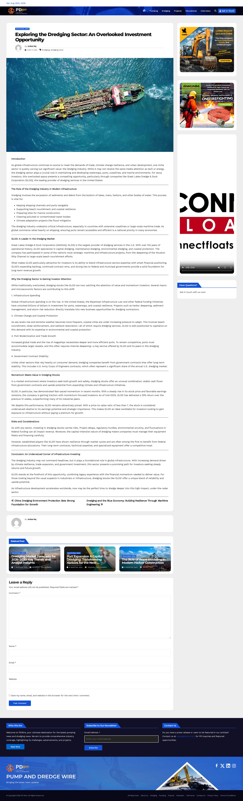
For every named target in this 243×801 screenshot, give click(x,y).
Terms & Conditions (228, 795)
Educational (191, 11)
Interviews (205, 11)
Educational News (22, 28)
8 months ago (76, 567)
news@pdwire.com (186, 736)
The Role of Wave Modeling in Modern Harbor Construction (143, 561)
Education (180, 795)
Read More (15, 747)
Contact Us (201, 795)
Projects (178, 11)
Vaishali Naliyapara (41, 567)
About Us (144, 795)
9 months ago (131, 567)
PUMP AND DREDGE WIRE (41, 776)
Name (12, 646)
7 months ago (20, 567)
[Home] (144, 10)
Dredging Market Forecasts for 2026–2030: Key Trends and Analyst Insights (33, 559)
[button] (215, 11)
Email (12, 662)
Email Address (92, 732)
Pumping (154, 11)
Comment (14, 593)
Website (13, 679)
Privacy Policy (212, 795)
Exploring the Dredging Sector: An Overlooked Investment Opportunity (83, 37)
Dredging (166, 11)
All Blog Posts (133, 795)
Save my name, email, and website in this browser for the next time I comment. (50, 695)
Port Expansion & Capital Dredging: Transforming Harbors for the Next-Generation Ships (85, 561)
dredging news (57, 50)
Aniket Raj (32, 46)
